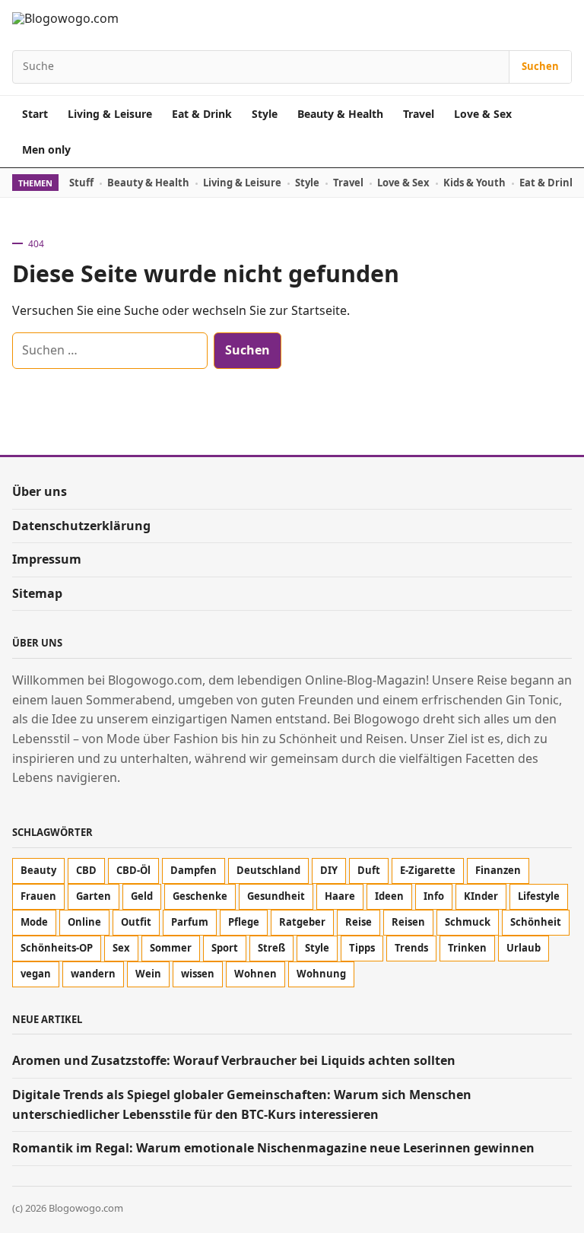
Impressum (46, 559)
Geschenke (200, 896)
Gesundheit (276, 896)
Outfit (136, 922)
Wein (148, 973)
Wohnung (321, 973)
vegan (36, 973)
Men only (46, 149)
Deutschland (268, 870)
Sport (224, 948)
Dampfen (193, 870)
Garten (93, 896)
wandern (93, 973)
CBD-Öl (133, 870)
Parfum (189, 922)
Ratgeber (302, 922)
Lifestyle (539, 896)
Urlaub (523, 948)
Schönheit (535, 922)
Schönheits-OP (57, 948)
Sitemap (37, 593)
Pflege (243, 922)
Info (434, 896)
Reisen (408, 922)
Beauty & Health (340, 113)
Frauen (38, 896)
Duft (368, 870)
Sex (121, 948)
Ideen (389, 896)
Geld (142, 896)
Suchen (540, 66)
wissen (197, 973)
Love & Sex (483, 113)
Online (84, 922)
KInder (481, 896)
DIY (329, 870)
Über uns (39, 491)
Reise (358, 922)
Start (35, 113)
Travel (418, 113)
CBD (86, 870)
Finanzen (498, 870)
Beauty (38, 870)
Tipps (362, 948)
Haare (340, 896)
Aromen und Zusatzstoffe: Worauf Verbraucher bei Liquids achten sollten (233, 1060)
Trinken (467, 948)
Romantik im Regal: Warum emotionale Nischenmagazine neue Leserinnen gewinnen (273, 1147)
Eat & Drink (202, 113)
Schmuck (467, 922)
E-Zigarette (427, 870)
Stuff (81, 182)
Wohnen (255, 973)
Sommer (171, 948)
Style (265, 113)
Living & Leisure (110, 113)
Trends (411, 948)
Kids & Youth (474, 182)
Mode (34, 922)
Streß (271, 948)
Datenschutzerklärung (81, 525)
